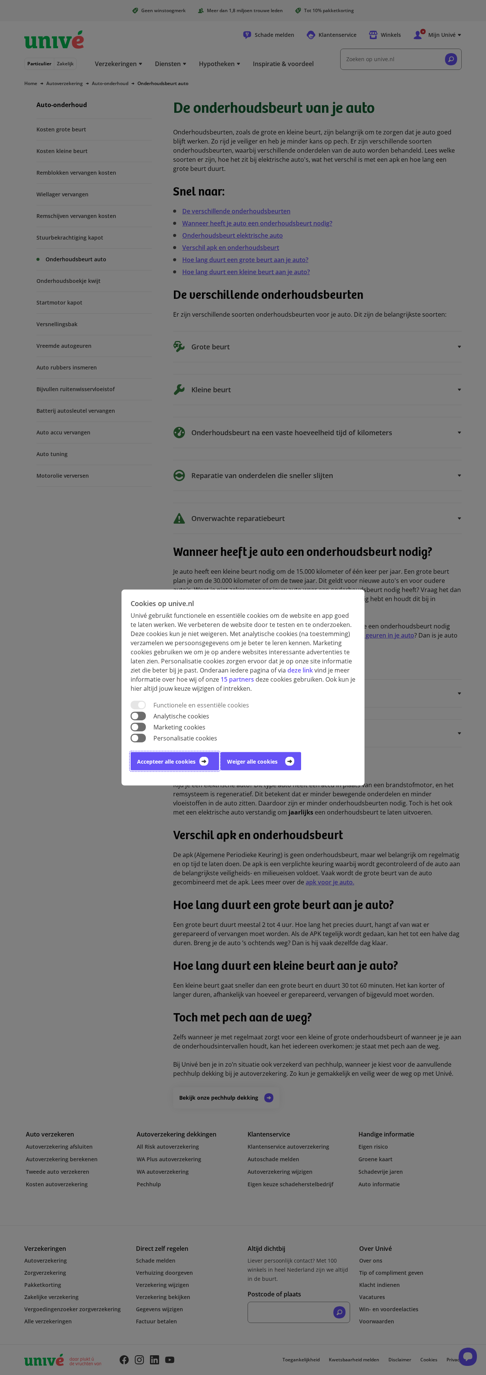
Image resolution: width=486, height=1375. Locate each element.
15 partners (237, 679)
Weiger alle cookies (252, 761)
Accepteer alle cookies (166, 761)
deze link (300, 670)
